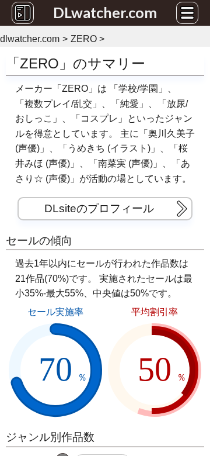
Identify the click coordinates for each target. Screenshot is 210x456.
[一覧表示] (23, 13)
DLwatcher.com (105, 12)
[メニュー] (187, 13)
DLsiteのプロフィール (99, 208)
